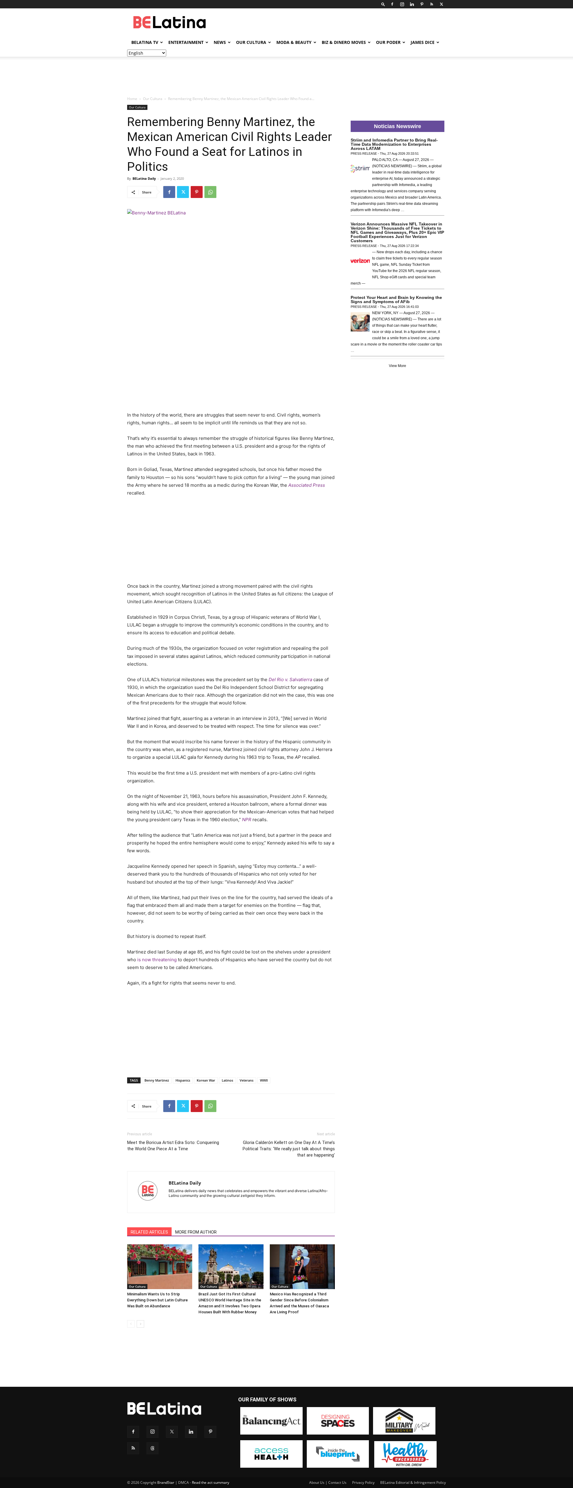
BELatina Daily (144, 178)
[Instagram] (402, 4)
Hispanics (182, 1080)
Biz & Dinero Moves (344, 42)
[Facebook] (392, 4)
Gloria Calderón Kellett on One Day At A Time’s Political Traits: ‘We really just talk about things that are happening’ (289, 1149)
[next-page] (140, 1324)
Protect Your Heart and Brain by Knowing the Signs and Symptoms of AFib (396, 299)
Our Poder (388, 42)
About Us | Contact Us (327, 1482)
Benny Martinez (156, 1080)
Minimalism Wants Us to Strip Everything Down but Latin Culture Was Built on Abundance (157, 1300)
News (220, 42)
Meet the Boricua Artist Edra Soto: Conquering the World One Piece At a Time (173, 1145)
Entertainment (186, 42)
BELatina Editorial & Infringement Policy (413, 1482)
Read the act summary (210, 1482)
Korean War (206, 1080)
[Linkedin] (411, 4)
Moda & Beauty (294, 42)
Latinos (227, 1080)
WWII (264, 1080)
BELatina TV (144, 42)
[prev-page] (131, 1324)
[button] (383, 4)
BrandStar (165, 1482)
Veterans (246, 1080)
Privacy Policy (363, 1482)
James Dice (423, 42)
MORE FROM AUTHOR (196, 1232)
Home (132, 98)
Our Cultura (251, 42)
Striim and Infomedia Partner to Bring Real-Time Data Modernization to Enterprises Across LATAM (394, 144)
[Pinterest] (421, 4)
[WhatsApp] (210, 192)
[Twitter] (441, 4)
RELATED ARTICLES (149, 1232)
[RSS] (431, 4)
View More (397, 366)
